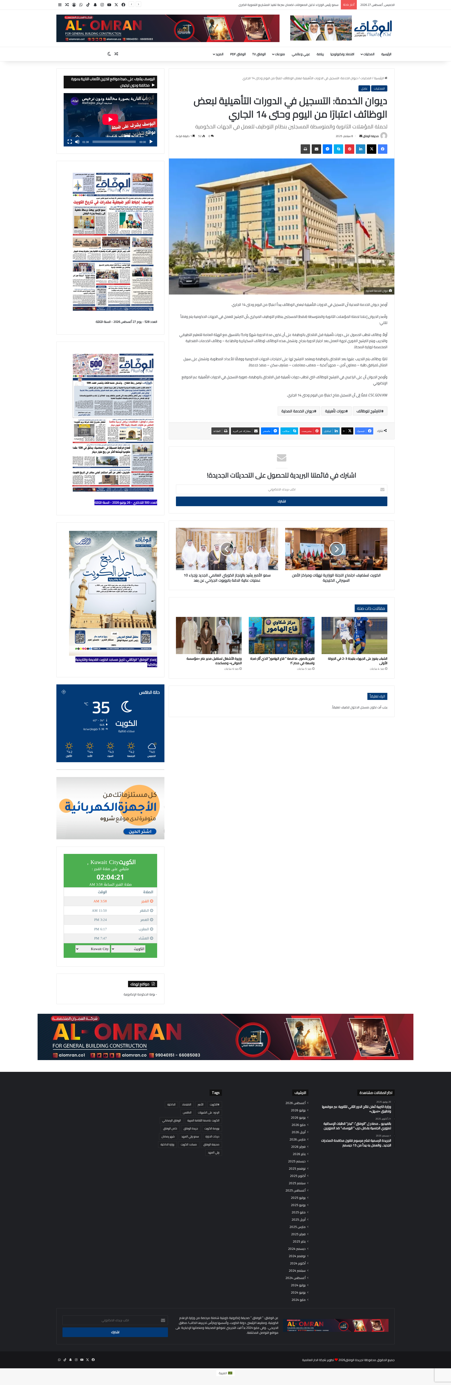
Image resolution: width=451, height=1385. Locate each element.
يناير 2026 (299, 1154)
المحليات (368, 54)
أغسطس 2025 (295, 1190)
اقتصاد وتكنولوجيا (342, 54)
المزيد (219, 54)
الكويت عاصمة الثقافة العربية (203, 1120)
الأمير (200, 1104)
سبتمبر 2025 (297, 1183)
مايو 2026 (299, 1124)
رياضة (320, 54)
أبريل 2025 (299, 1219)
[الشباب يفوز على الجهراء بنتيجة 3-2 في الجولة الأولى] (354, 635)
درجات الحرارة (212, 1136)
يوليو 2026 (298, 1110)
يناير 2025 (299, 1241)
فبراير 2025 (298, 1234)
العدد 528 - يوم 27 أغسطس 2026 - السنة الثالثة (126, 321)
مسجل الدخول (359, 707)
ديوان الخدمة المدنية (297, 410)
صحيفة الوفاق (371, 136)
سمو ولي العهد (190, 1136)
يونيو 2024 (298, 1292)
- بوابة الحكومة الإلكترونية (140, 994)
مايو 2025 (299, 1212)
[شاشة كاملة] (69, 141)
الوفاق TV (259, 54)
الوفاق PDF (238, 54)
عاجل (364, 88)
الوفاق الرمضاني (171, 1120)
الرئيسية (386, 54)
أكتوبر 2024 (298, 1263)
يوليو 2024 (298, 1285)
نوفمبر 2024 (297, 1256)
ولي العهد (213, 1152)
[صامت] (77, 141)
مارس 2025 (297, 1226)
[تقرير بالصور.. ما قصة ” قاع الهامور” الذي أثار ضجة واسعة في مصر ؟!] (282, 635)
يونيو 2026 (298, 1117)
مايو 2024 (299, 1299)
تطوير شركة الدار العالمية (318, 1360)
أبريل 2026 (299, 1132)
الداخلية (171, 1104)
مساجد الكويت (189, 1144)
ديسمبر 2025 (297, 1161)
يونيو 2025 (298, 1205)
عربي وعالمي (301, 54)
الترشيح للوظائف (369, 410)
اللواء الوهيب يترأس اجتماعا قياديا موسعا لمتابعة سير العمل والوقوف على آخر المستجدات (280, 5)
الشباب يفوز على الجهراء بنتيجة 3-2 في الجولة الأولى (357, 660)
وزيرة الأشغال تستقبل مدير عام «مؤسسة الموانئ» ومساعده (214, 660)
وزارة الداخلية (167, 1144)
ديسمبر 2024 (297, 1248)
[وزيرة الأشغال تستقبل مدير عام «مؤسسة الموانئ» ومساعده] (209, 635)
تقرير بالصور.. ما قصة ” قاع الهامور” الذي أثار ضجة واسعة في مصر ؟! (282, 660)
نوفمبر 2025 (297, 1168)
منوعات (280, 54)
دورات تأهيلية (335, 410)
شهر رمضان (168, 1136)
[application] (110, 119)
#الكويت (214, 1104)
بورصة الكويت (212, 1128)
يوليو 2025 (298, 1197)
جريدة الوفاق (191, 1128)
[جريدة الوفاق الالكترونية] (341, 28)
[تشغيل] (151, 141)
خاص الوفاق (170, 1128)
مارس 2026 (297, 1139)
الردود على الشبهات (208, 1112)
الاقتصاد (186, 1104)
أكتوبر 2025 (298, 1175)
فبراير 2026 (298, 1146)
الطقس (187, 1112)
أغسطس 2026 (295, 1103)
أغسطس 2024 (295, 1277)
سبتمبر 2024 (297, 1270)
